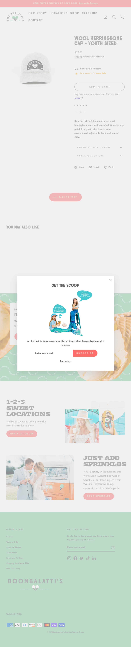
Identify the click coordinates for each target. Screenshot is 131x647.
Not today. (65, 361)
